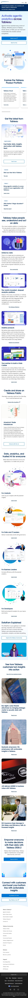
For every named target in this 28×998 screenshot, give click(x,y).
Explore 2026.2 (14, 859)
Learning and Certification (8, 964)
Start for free (14, 42)
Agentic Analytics (6, 912)
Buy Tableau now (13, 900)
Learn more (6, 193)
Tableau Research (7, 919)
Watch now (13, 38)
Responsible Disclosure (9, 983)
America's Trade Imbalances (10, 423)
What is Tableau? (7, 909)
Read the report (7, 208)
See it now (14, 161)
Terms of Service (11, 980)
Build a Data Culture (7, 914)
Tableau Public (6, 928)
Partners (5, 950)
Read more (14, 715)
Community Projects (7, 938)
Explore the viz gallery (13, 402)
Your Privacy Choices (15, 986)
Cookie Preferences (18, 983)
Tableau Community (8, 926)
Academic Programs (7, 942)
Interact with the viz (14, 444)
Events (4, 945)
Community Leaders (7, 933)
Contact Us (5, 921)
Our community (14, 269)
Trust (7, 978)
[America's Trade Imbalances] (14, 411)
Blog (10, 978)
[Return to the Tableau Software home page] (5, 2)
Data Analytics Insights (8, 916)
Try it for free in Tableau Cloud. (8, 9)
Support (5, 959)
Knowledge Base (6, 961)
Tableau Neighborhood (8, 940)
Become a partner (7, 954)
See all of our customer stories (14, 674)
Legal (6, 980)
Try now (6, 176)
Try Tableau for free (14, 895)
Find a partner (6, 952)
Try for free (6, 104)
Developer (14, 978)
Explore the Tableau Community (14, 638)
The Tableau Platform (14, 307)
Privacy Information (19, 980)
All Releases (5, 969)
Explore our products (14, 342)
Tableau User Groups (7, 931)
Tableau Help (6, 966)
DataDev (5, 935)
